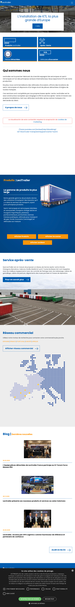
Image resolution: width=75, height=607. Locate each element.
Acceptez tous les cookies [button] (30, 599)
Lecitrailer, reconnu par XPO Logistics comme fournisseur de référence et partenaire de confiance (34, 536)
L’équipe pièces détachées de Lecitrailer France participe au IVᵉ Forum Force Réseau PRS (35, 466)
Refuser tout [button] (49, 599)
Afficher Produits (21, 236)
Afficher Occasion (53, 236)
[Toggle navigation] (72, 3)
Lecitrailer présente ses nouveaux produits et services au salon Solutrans (34, 501)
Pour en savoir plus (14, 279)
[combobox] (73, 571)
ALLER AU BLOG (59, 550)
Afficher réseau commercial (19, 348)
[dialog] (37, 587)
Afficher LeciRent (37, 242)
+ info (37, 26)
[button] (37, 603)
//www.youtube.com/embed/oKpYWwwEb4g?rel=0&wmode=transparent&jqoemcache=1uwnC (37, 130)
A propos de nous (13, 107)
